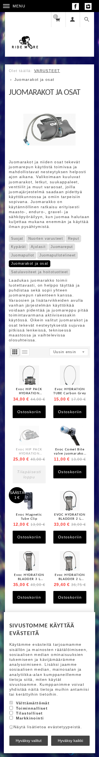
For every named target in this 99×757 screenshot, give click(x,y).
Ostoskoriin (29, 412)
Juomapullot (22, 255)
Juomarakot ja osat (29, 263)
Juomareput (62, 247)
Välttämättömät (33, 703)
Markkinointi (30, 718)
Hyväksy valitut (29, 740)
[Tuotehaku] (87, 19)
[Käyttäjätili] (72, 19)
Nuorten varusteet (45, 238)
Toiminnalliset (32, 708)
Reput (73, 238)
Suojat (17, 238)
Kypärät (18, 247)
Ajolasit (38, 247)
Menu (19, 6)
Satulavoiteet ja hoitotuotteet (39, 272)
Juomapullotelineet (57, 255)
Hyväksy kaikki (70, 740)
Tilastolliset (29, 713)
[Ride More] (25, 34)
